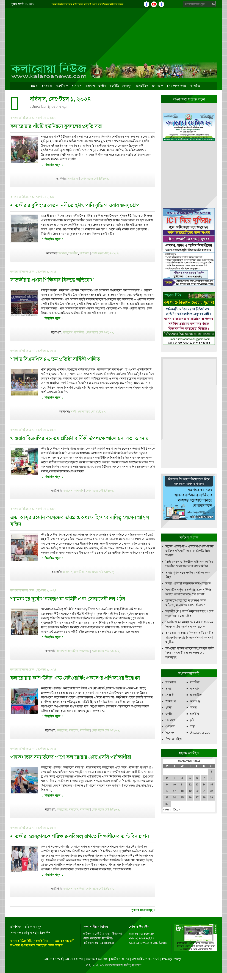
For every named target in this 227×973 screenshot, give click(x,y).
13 (197, 784)
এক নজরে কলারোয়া (97, 959)
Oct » (176, 809)
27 (197, 797)
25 (182, 797)
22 (211, 791)
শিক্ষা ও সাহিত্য (173, 739)
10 (174, 784)
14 (204, 784)
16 (166, 791)
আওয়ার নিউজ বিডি (21, 941)
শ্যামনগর (84, 651)
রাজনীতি (114, 86)
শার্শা (73, 411)
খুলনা (168, 707)
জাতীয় (102, 86)
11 (182, 784)
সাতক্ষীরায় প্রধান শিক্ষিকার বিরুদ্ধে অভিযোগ (52, 280)
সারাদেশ (90, 86)
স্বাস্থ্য (192, 726)
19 (190, 791)
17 (174, 791)
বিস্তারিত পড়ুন (52, 165)
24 (174, 797)
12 (190, 784)
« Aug (167, 809)
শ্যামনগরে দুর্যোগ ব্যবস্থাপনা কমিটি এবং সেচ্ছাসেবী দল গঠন (67, 599)
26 (190, 797)
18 (182, 791)
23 (166, 797)
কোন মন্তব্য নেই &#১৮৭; (95, 178)
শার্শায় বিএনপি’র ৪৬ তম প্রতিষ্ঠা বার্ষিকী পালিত (55, 359)
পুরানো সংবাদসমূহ (142, 910)
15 (211, 784)
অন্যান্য (156, 86)
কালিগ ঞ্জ (195, 701)
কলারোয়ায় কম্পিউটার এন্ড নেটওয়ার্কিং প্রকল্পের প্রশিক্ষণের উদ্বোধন (75, 678)
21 (204, 791)
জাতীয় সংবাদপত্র (120, 959)
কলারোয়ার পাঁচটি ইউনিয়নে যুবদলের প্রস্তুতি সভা (56, 126)
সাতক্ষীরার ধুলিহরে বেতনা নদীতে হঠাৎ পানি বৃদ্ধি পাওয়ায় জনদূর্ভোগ (74, 205)
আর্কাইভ (195, 86)
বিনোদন (170, 733)
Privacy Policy (171, 959)
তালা (168, 689)
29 (211, 797)
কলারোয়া (46, 86)
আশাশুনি (84, 253)
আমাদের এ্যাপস (74, 959)
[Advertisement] (113, 35)
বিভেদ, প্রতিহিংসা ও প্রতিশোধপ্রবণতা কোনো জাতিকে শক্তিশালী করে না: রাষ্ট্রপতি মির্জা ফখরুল (189, 550)
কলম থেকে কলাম (176, 86)
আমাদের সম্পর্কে (53, 959)
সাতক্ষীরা (60, 86)
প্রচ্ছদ (34, 86)
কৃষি (192, 720)
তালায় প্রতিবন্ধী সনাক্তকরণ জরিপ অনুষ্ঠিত (188, 583)
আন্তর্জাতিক (142, 86)
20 (197, 791)
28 (204, 797)
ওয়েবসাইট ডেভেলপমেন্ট (145, 959)
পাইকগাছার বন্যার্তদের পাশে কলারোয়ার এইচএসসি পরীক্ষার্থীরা (70, 757)
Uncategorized (200, 733)
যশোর (75, 86)
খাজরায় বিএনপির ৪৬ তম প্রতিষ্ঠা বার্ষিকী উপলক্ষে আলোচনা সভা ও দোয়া (80, 438)
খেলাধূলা (127, 86)
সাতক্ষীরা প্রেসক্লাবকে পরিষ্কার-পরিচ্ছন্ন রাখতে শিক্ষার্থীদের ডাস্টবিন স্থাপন (79, 836)
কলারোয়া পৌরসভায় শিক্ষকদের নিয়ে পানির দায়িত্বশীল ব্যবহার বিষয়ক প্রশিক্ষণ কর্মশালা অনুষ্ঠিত (189, 637)
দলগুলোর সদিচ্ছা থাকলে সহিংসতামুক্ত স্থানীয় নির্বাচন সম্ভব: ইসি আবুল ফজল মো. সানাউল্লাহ (189, 652)
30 (166, 804)
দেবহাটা (169, 695)
